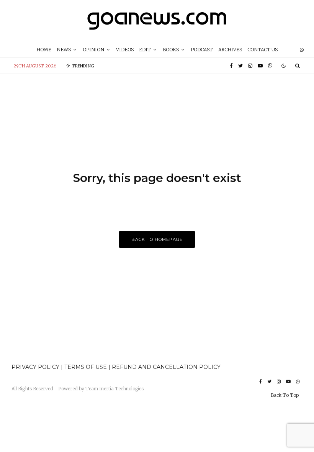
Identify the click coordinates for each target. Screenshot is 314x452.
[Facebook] (231, 65)
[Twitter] (240, 65)
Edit (145, 49)
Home (43, 49)
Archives (230, 49)
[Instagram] (250, 65)
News (64, 49)
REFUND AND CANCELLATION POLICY (166, 367)
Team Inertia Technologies (114, 388)
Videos (125, 49)
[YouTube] (260, 65)
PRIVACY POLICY (35, 367)
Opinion (93, 49)
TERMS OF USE (86, 367)
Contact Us (262, 49)
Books (171, 49)
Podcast (202, 49)
